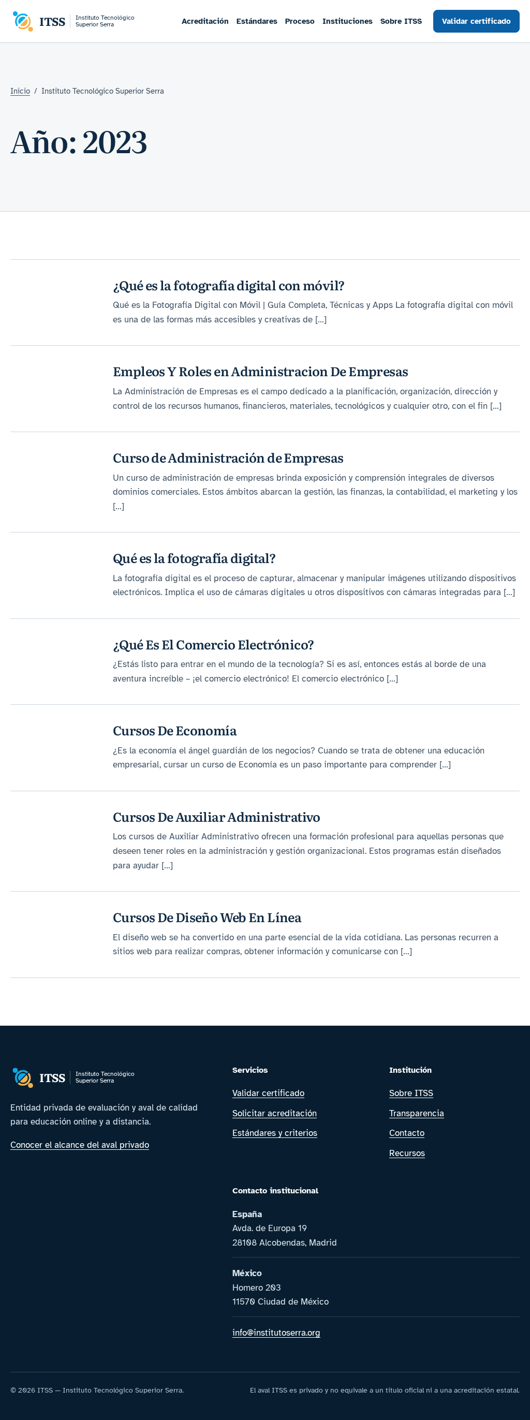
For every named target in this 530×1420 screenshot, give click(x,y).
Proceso (300, 21)
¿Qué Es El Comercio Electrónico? (213, 644)
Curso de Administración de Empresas (228, 457)
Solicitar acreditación (274, 1113)
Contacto (406, 1133)
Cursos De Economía (175, 729)
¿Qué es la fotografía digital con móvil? (229, 284)
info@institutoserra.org (276, 1332)
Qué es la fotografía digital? (194, 557)
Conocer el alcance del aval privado (79, 1145)
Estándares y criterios (274, 1133)
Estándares (257, 21)
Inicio (20, 91)
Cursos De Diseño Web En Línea (207, 916)
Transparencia (416, 1113)
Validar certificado (476, 21)
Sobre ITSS (401, 21)
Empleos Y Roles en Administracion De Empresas (260, 370)
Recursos (407, 1153)
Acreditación (205, 21)
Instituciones (347, 21)
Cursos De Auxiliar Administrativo (216, 816)
